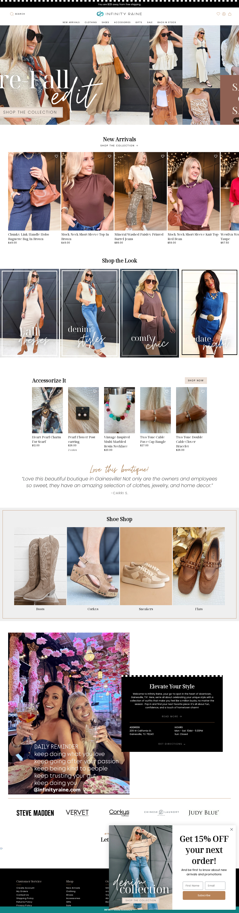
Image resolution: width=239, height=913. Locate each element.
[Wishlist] (218, 14)
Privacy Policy (24, 905)
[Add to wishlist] (56, 156)
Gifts (68, 901)
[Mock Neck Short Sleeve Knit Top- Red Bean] (194, 191)
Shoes (69, 894)
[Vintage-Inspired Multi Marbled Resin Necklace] (119, 410)
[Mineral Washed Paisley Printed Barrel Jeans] (140, 191)
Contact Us (22, 894)
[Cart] (230, 14)
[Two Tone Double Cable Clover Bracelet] (191, 410)
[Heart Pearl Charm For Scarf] (47, 410)
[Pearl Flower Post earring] (83, 410)
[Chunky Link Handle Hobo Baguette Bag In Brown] (34, 191)
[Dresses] (29, 313)
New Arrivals (73, 887)
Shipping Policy (25, 898)
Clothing (71, 891)
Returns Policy (24, 901)
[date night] (209, 313)
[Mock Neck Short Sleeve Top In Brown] (87, 191)
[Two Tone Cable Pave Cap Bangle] (155, 410)
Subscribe (204, 895)
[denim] (89, 313)
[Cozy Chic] (149, 313)
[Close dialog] (231, 829)
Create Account (25, 887)
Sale (68, 905)
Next (234, 191)
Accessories (73, 898)
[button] (90, 22)
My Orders (22, 891)
